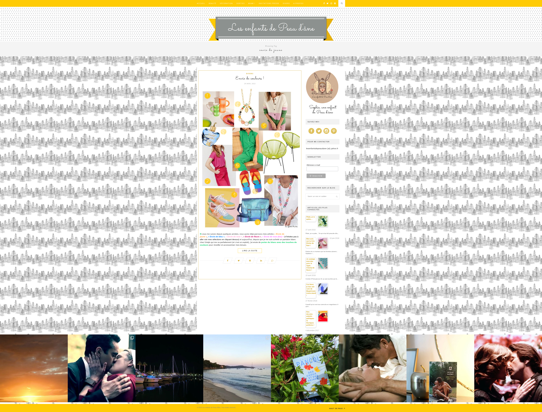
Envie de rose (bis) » (274, 236)
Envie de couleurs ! (249, 78)
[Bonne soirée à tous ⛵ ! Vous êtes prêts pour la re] (169, 368)
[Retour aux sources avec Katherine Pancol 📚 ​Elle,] (305, 368)
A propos (298, 3)
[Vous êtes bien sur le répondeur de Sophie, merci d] (237, 368)
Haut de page (336, 408)
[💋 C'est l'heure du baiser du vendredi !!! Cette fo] (508, 368)
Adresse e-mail (313, 165)
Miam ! (251, 3)
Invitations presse (269, 3)
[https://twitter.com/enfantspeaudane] (318, 134)
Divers (286, 3)
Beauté (212, 3)
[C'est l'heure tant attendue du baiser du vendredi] (372, 368)
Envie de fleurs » (253, 236)
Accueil (201, 3)
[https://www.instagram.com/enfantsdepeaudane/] (326, 134)
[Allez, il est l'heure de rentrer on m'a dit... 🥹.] (34, 368)
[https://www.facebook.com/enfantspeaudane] (311, 134)
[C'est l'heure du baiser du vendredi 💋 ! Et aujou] (102, 368)
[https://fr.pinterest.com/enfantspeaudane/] (333, 134)
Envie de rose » (234, 236)
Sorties (240, 3)
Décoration (226, 3)
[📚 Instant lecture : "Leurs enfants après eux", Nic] (440, 368)
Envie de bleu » (217, 236)
